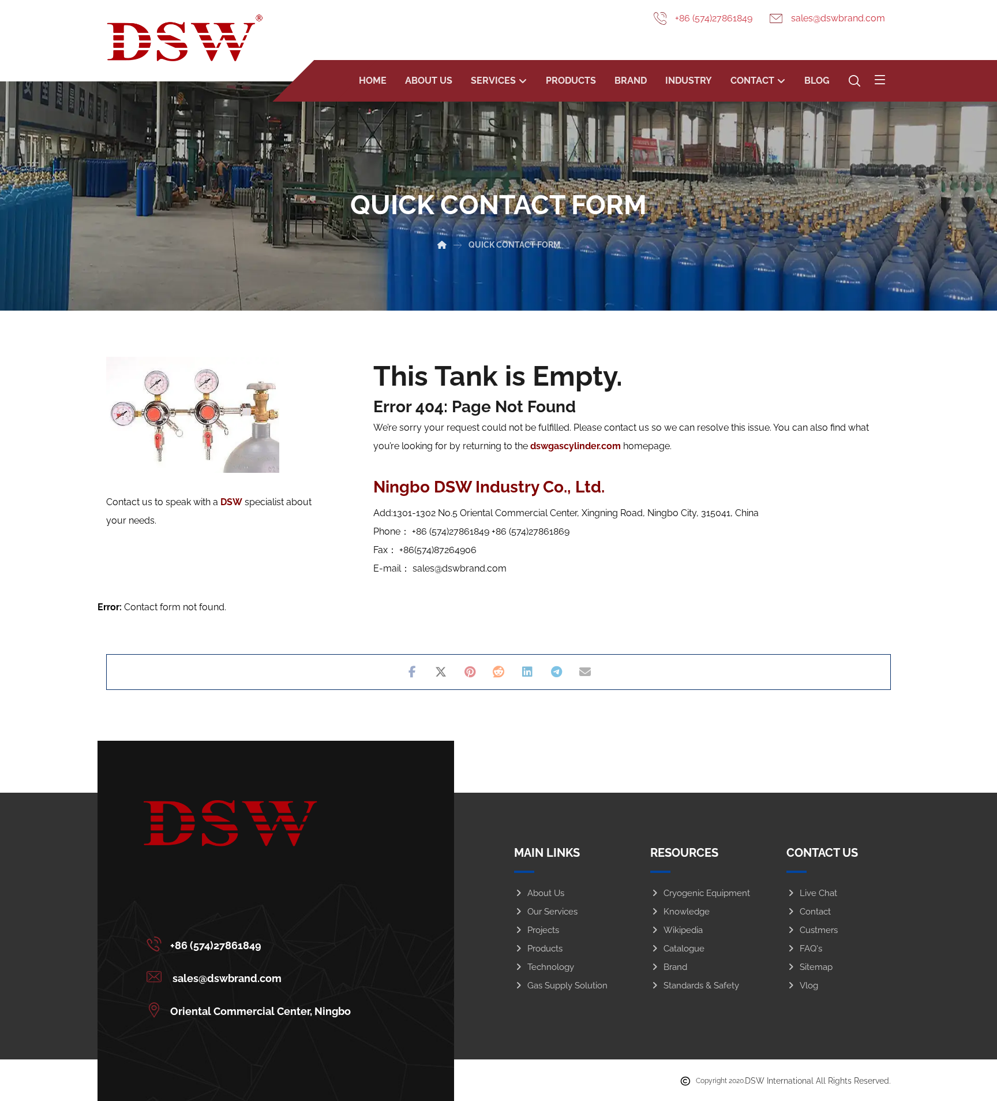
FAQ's (811, 948)
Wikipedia (683, 930)
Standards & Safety (701, 985)
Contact (815, 911)
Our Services (552, 911)
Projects (543, 930)
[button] (880, 80)
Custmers (819, 930)
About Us (545, 893)
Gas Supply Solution (567, 985)
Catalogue (684, 948)
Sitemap (816, 967)
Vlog (809, 985)
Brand (675, 967)
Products (545, 948)
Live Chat (818, 893)
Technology (550, 967)
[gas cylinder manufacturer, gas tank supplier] (184, 37)
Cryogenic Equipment (707, 893)
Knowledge (687, 911)
